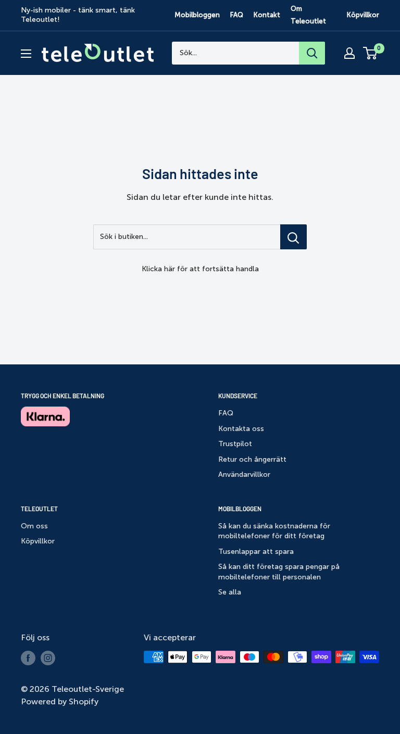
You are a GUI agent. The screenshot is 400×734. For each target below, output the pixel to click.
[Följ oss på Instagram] (48, 658)
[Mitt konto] (349, 53)
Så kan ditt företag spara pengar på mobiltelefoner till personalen (279, 571)
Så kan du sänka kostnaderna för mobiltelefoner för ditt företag (274, 531)
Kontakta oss (241, 428)
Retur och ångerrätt (252, 459)
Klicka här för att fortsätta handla (200, 268)
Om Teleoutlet (308, 15)
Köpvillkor (363, 15)
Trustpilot (235, 443)
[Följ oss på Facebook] (28, 658)
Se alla (229, 592)
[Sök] (312, 53)
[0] (370, 53)
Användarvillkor (244, 474)
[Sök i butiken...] (293, 236)
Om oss (34, 526)
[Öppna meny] (26, 53)
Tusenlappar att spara (256, 551)
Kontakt (267, 15)
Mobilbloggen (197, 15)
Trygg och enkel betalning (62, 395)
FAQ (236, 15)
